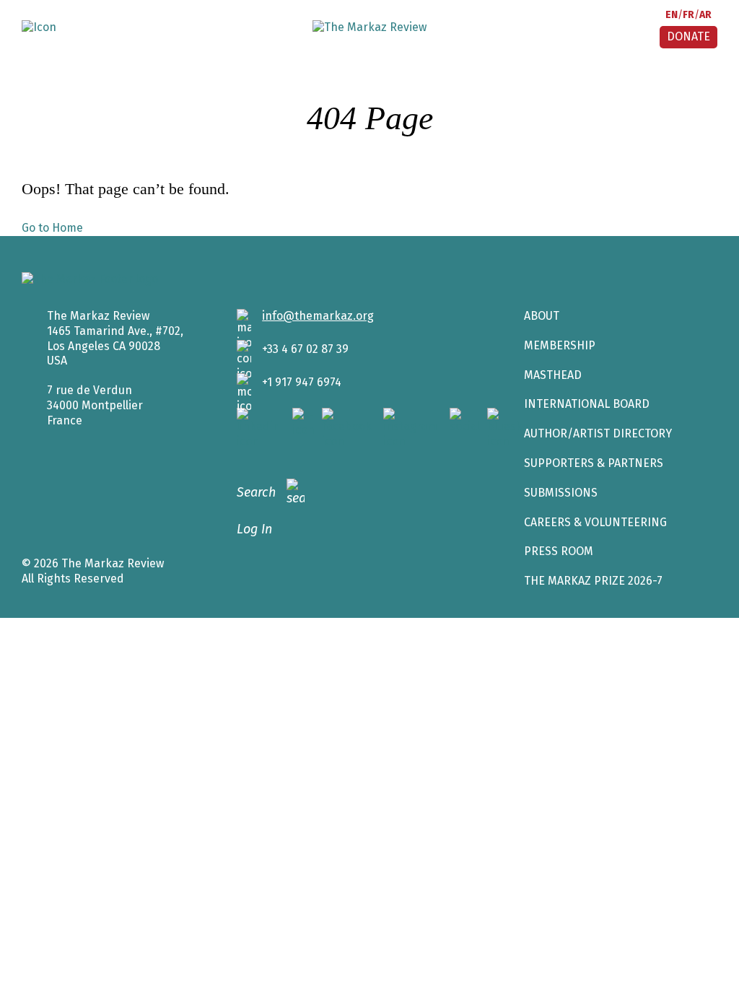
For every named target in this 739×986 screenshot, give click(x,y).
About (541, 316)
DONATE (688, 36)
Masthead (553, 375)
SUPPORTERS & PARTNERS (593, 463)
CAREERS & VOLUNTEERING (595, 522)
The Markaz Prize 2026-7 (593, 581)
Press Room (558, 551)
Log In (254, 529)
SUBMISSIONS (561, 492)
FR (688, 15)
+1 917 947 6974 (301, 382)
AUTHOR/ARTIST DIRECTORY (598, 433)
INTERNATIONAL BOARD (587, 404)
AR (705, 15)
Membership (559, 345)
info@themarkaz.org (318, 316)
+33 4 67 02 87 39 (305, 349)
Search (256, 492)
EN (671, 15)
